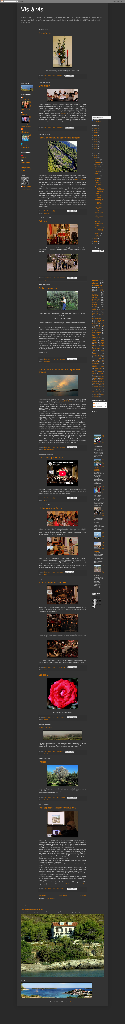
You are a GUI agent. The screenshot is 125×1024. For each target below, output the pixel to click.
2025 (95, 130)
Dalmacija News (25, 162)
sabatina (94, 361)
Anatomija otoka (96, 339)
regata (102, 345)
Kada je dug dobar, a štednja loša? (32, 909)
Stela (93, 350)
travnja (97, 178)
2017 (95, 148)
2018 (95, 146)
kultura (45, 669)
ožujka (97, 180)
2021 (95, 139)
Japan (96, 344)
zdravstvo (98, 352)
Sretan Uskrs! (45, 33)
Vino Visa (96, 335)
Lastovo (96, 384)
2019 (95, 144)
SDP (101, 384)
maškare (98, 347)
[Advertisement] (27, 40)
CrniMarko (100, 389)
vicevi (93, 389)
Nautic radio (101, 376)
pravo (102, 366)
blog (98, 360)
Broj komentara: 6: (61, 667)
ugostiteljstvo (98, 368)
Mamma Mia (95, 393)
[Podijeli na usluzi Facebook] (71, 76)
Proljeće (42, 762)
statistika (95, 313)
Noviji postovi (42, 895)
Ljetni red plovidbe (103, 536)
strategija (63, 113)
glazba (45, 500)
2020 (95, 142)
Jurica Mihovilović (98, 358)
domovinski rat (96, 337)
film (95, 379)
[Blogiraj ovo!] (67, 76)
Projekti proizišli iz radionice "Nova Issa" (57, 808)
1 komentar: (59, 75)
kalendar (100, 388)
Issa (93, 370)
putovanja (95, 330)
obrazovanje (47, 449)
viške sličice (47, 753)
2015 (95, 153)
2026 (95, 128)
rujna (96, 166)
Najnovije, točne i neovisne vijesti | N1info (26, 169)
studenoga (98, 162)
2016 (95, 151)
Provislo (94, 373)
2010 (95, 243)
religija (45, 77)
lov (103, 315)
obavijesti (95, 295)
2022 (95, 137)
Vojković (102, 378)
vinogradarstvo (96, 318)
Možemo (102, 393)
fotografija (101, 320)
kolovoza (97, 169)
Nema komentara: (61, 210)
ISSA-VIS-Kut (25, 99)
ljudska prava (96, 355)
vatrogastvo (96, 396)
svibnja (97, 176)
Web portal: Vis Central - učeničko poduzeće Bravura (99, 202)
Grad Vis (95, 315)
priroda (45, 574)
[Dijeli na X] (69, 76)
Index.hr (23, 157)
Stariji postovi (82, 895)
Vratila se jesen (46, 727)
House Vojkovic (96, 348)
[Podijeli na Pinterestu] (73, 76)
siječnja (97, 236)
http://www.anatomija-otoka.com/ (74, 884)
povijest (101, 325)
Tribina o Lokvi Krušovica (50, 508)
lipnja (97, 173)
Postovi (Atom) (50, 898)
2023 (95, 135)
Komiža (98, 327)
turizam (101, 287)
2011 (95, 241)
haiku (102, 309)
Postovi (97, 403)
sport (98, 321)
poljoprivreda (47, 213)
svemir (102, 394)
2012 (95, 238)
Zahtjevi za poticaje (48, 288)
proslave (46, 719)
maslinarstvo (97, 285)
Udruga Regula (96, 386)
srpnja (97, 171)
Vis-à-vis (32, 9)
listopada (98, 164)
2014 (95, 155)
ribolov (94, 340)
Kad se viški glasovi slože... (52, 457)
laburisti (94, 297)
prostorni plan (96, 334)
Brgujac (94, 323)
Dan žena (43, 675)
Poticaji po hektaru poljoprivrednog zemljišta (59, 138)
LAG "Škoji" (44, 86)
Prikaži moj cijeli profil (27, 189)
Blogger (72, 1002)
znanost (96, 378)
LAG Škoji (98, 357)
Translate (98, 121)
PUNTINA (24, 114)
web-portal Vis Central (65, 401)
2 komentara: (60, 127)
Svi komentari (98, 406)
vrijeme (94, 304)
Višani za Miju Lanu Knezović (52, 582)
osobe (102, 342)
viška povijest (96, 332)
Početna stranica (62, 895)
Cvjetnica (43, 221)
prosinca (97, 160)
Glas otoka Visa (96, 391)
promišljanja (95, 353)
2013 (95, 158)
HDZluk (102, 350)
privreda (46, 129)
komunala (95, 301)
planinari (100, 370)
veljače (97, 233)
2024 (95, 132)
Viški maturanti (103, 489)
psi (103, 355)
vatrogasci (101, 373)
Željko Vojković (27, 186)
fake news (96, 394)
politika (98, 311)
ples (93, 371)
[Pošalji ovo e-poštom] (65, 76)
